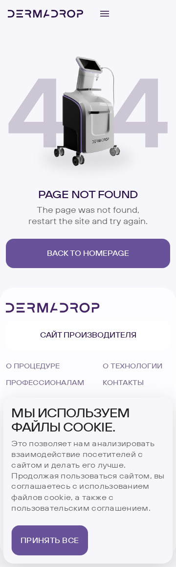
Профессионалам (45, 382)
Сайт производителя (88, 335)
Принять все (50, 540)
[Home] (45, 13)
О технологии (132, 366)
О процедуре (33, 366)
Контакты (123, 382)
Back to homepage (88, 253)
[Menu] (104, 14)
